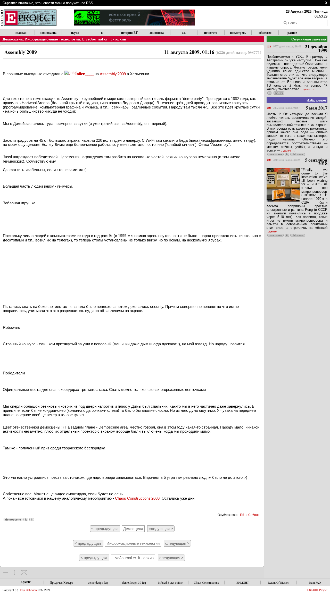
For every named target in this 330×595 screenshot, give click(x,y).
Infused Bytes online (170, 582)
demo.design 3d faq (134, 582)
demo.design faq (98, 582)
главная (21, 32)
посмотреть (238, 32)
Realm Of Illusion (278, 582)
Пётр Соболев (250, 515)
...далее (305, 89)
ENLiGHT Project (317, 590)
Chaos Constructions (206, 582)
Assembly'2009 (113, 74)
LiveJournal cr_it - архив (104, 39)
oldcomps (297, 154)
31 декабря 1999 (300, 49)
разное (292, 32)
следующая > (161, 528)
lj (31, 519)
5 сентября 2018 (300, 162)
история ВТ (129, 32)
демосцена (157, 32)
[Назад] (6, 572)
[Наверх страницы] (15, 572)
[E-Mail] (24, 572)
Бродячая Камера (61, 582)
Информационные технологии (52, 39)
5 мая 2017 (300, 108)
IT (102, 32)
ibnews (279, 93)
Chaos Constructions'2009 (137, 498)
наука (75, 32)
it (26, 519)
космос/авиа (48, 32)
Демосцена (13, 39)
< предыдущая (105, 528)
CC (184, 32)
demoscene (13, 519)
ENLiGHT (242, 582)
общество (265, 32)
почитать (210, 32)
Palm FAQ (315, 582)
